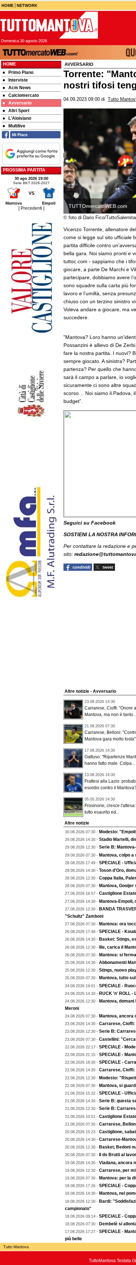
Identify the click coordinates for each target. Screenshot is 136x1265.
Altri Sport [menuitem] (18, 110)
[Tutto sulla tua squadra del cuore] (49, 25)
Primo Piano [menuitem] (20, 72)
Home (9, 64)
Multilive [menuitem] (16, 126)
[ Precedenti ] (31, 208)
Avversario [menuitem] (20, 103)
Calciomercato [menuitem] (23, 95)
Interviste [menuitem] (18, 80)
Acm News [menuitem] (19, 87)
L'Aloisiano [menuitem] (19, 118)
